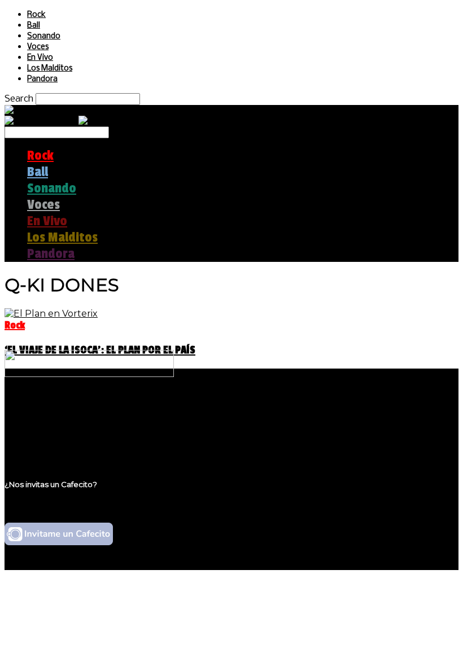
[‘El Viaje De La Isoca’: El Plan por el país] (51, 313)
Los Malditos (49, 68)
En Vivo (40, 58)
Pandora (42, 79)
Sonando (43, 36)
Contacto (48, 442)
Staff (38, 431)
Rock (36, 15)
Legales (44, 420)
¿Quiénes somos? (66, 410)
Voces (38, 47)
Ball (33, 25)
